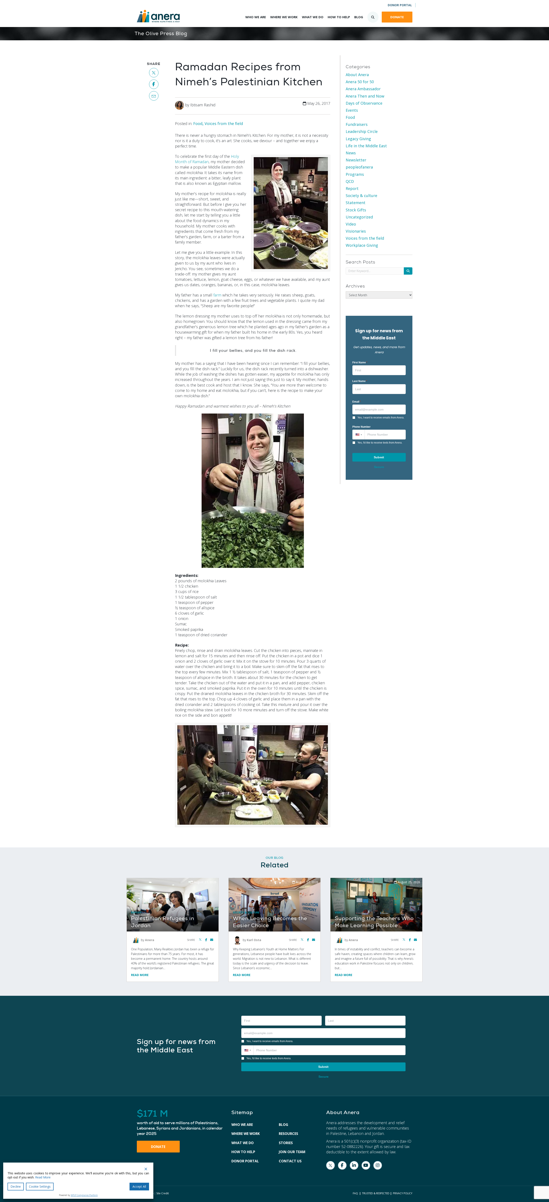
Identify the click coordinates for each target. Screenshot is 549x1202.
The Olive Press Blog (161, 33)
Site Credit (162, 1193)
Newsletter (356, 159)
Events (352, 110)
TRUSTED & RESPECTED (375, 1193)
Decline (16, 1186)
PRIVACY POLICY (402, 1193)
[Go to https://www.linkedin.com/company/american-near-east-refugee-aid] (354, 1165)
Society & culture (361, 195)
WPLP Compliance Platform (84, 1195)
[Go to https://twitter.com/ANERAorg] (330, 1165)
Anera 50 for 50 (360, 81)
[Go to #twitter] (154, 72)
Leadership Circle (362, 131)
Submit (379, 457)
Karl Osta (254, 940)
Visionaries (356, 231)
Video (351, 224)
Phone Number (361, 426)
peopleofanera (359, 167)
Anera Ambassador (363, 88)
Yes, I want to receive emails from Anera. (380, 417)
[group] (180, 1123)
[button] (358, 434)
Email (356, 401)
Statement (355, 202)
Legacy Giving (358, 138)
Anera (149, 940)
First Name (359, 362)
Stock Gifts (356, 209)
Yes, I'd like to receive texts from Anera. (379, 442)
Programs (355, 174)
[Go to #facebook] (154, 84)
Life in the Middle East (366, 145)
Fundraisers (357, 124)
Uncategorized (359, 217)
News (351, 152)
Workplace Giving (362, 245)
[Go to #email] (154, 96)
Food (197, 123)
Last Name (359, 381)
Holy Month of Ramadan (207, 159)
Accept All (139, 1186)
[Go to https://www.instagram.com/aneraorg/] (377, 1165)
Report (352, 188)
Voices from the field (224, 123)
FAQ (355, 1193)
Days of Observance (364, 103)
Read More (140, 975)
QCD (350, 181)
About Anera (357, 74)
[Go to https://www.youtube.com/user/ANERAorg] (366, 1165)
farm (217, 295)
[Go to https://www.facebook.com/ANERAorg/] (342, 1165)
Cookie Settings (40, 1186)
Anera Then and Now (365, 96)
